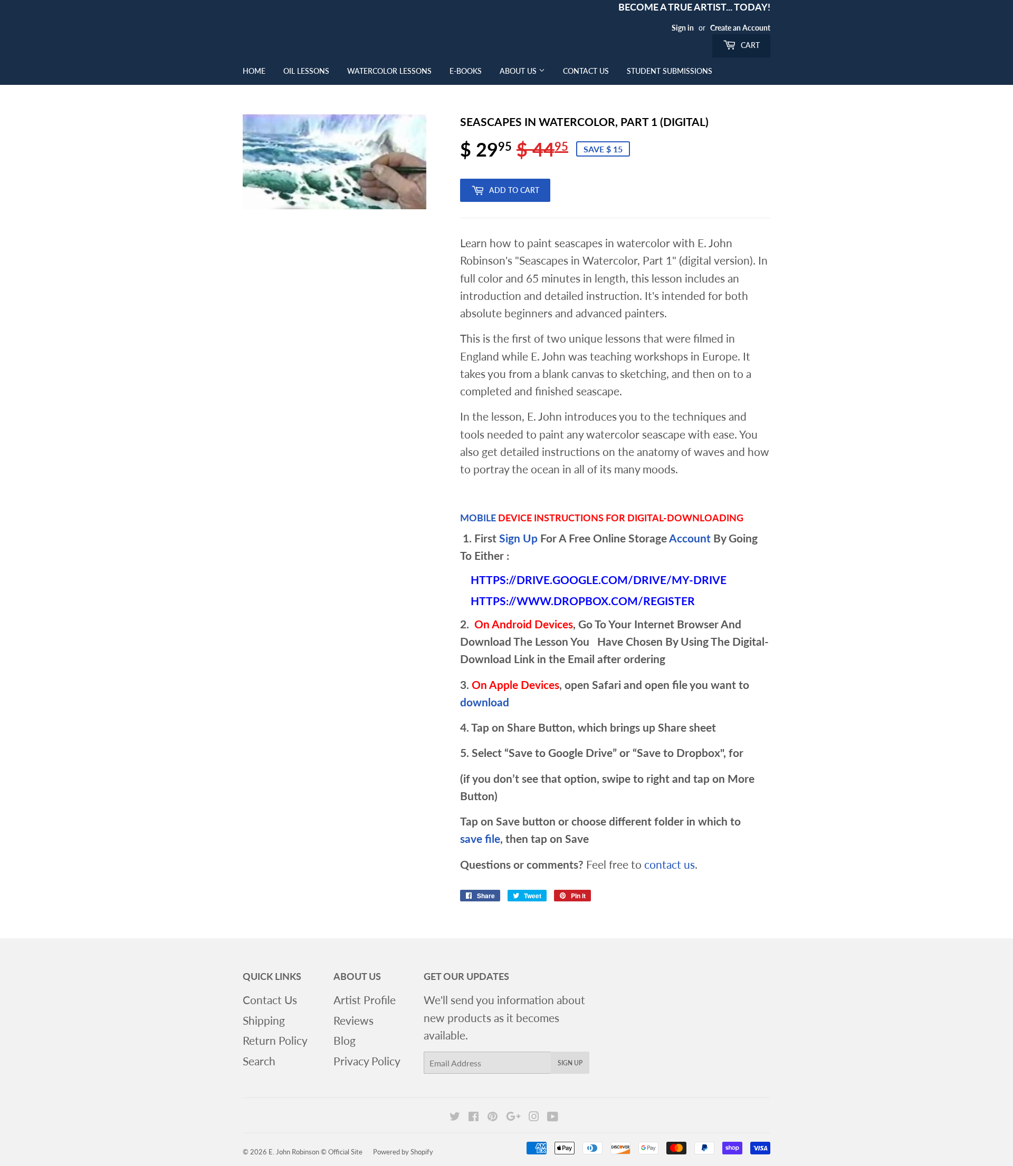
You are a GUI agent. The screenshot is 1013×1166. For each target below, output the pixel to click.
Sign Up (518, 538)
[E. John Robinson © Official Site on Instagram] (534, 1116)
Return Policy (275, 1040)
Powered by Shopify (403, 1152)
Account (690, 538)
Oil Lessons (306, 70)
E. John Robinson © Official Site (315, 1152)
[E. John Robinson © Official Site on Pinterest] (492, 1116)
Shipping (264, 1020)
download (484, 701)
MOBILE (478, 517)
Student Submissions (669, 70)
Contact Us (586, 70)
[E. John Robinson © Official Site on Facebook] (473, 1116)
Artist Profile (364, 999)
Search (259, 1060)
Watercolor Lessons (389, 70)
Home (254, 70)
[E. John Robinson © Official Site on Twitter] (455, 1116)
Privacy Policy (366, 1060)
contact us (669, 864)
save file (480, 838)
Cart (749, 45)
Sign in (683, 28)
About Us (519, 70)
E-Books (466, 70)
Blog (344, 1040)
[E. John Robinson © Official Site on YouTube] (552, 1116)
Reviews (353, 1020)
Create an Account (740, 28)
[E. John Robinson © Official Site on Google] (513, 1116)
